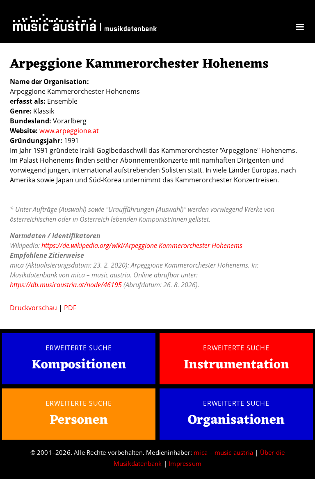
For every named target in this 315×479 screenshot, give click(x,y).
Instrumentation (236, 365)
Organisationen (236, 420)
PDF (70, 307)
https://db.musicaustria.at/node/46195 (66, 284)
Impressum (185, 463)
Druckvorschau (33, 307)
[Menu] (299, 27)
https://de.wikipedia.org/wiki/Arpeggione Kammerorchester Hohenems (141, 245)
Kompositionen (79, 365)
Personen (79, 420)
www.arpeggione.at (69, 130)
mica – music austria (223, 452)
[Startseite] (85, 24)
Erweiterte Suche (79, 347)
